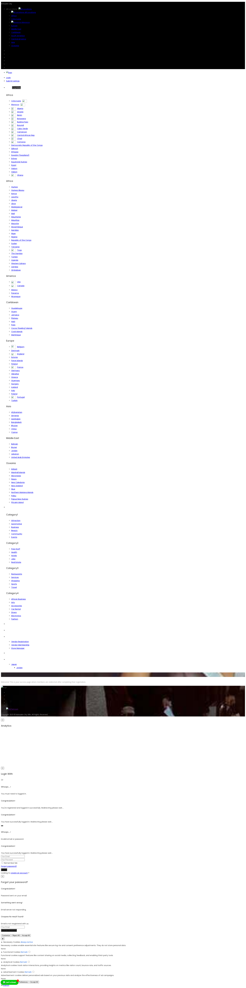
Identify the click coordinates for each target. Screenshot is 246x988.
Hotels (14, 555)
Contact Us (11, 659)
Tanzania (15, 247)
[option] (5, 985)
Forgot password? (9, 866)
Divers (14, 612)
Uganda (14, 260)
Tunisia (14, 257)
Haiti (13, 321)
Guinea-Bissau (17, 190)
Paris (13, 325)
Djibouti (14, 148)
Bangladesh (16, 422)
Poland (14, 394)
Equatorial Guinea (19, 162)
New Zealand (17, 485)
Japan (14, 664)
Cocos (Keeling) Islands (21, 328)
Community (16, 534)
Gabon (14, 168)
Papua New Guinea (19, 499)
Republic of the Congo (21, 240)
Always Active (27, 942)
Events (14, 537)
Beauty (14, 530)
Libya (13, 203)
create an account (19, 873)
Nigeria (14, 237)
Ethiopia (14, 152)
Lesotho (14, 197)
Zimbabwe (16, 270)
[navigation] (123, 985)
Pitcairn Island (17, 502)
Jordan (14, 450)
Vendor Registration (20, 641)
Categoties (11, 507)
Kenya (14, 193)
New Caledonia (18, 482)
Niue (13, 489)
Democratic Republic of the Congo (27, 145)
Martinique (16, 335)
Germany (15, 370)
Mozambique (17, 227)
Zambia (14, 267)
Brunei (14, 447)
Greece (14, 377)
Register (9, 630)
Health (14, 552)
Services (15, 577)
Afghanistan (16, 412)
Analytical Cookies (11, 962)
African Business (18, 599)
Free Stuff (15, 549)
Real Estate (16, 562)
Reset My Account (9, 930)
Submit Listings (12, 81)
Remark (24, 952)
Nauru (14, 479)
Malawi (14, 210)
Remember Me (10, 863)
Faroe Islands (17, 360)
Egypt (13, 165)
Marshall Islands (18, 472)
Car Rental (16, 609)
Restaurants (16, 574)
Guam (14, 311)
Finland (14, 364)
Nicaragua (15, 296)
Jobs (13, 559)
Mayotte (15, 223)
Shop (8, 636)
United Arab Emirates (20, 457)
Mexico (14, 290)
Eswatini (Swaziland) (20, 155)
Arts (13, 602)
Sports (14, 584)
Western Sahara (18, 263)
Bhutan (14, 425)
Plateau (14, 318)
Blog (8, 653)
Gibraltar (15, 374)
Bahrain (14, 444)
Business (15, 527)
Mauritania (16, 217)
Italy (13, 390)
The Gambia (16, 253)
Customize (6, 935)
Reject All (16, 935)
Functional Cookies (11, 952)
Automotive (16, 524)
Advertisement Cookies (13, 972)
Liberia (14, 200)
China (14, 429)
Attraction (15, 520)
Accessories (16, 605)
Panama (15, 293)
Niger (13, 233)
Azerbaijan (15, 419)
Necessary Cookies (11, 942)
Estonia (14, 357)
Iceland (14, 387)
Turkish (14, 400)
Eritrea (14, 158)
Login (8, 77)
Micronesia (16, 475)
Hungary (15, 384)
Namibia (15, 230)
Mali (13, 213)
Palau (13, 495)
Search (9, 624)
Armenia (15, 415)
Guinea (14, 187)
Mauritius (15, 220)
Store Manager (17, 648)
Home (13, 87)
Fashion (14, 619)
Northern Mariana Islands (22, 492)
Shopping (15, 580)
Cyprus (14, 432)
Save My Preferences (20, 982)
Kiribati (14, 469)
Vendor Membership (20, 645)
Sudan (14, 243)
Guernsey (15, 380)
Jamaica (15, 315)
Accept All (26, 935)
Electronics (16, 615)
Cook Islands (16, 331)
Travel (14, 587)
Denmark (15, 350)
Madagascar (16, 207)
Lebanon (15, 454)
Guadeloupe (16, 308)
